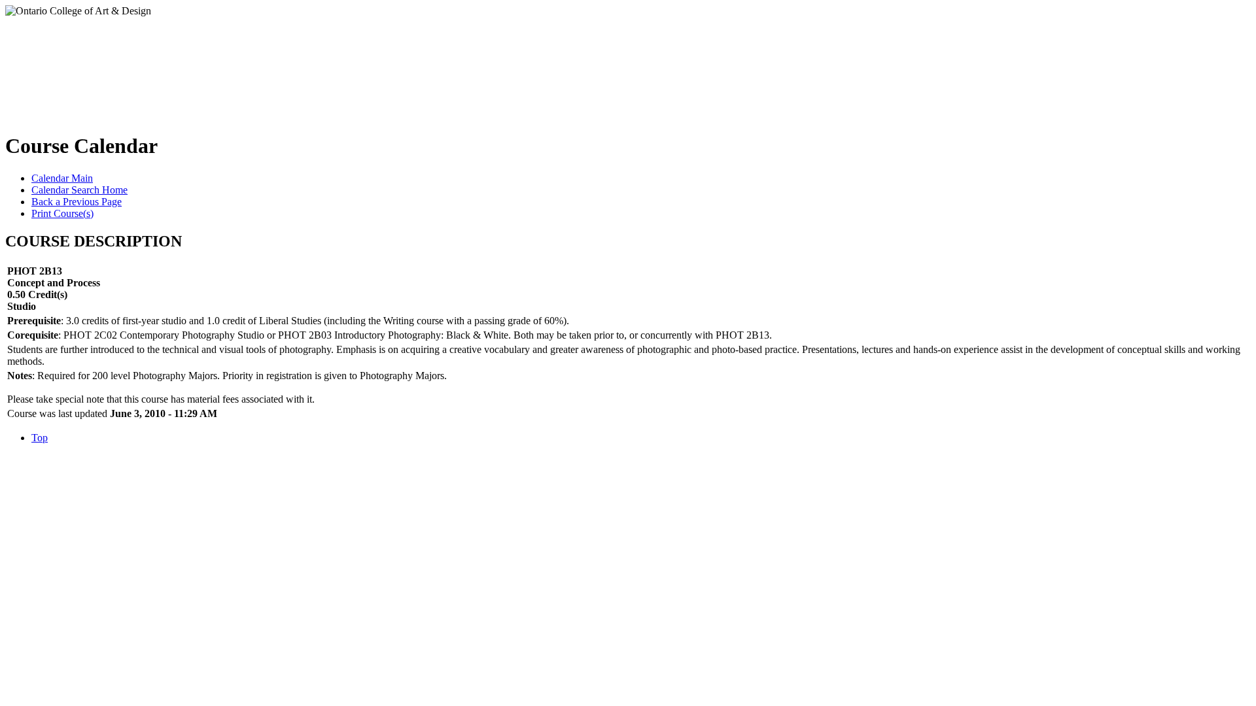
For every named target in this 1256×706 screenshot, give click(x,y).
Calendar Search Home (79, 189)
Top (39, 437)
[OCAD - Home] (136, 64)
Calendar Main (62, 178)
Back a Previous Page (76, 201)
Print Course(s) (62, 213)
